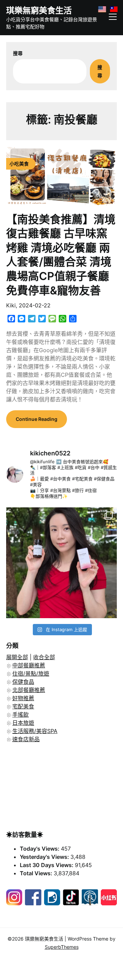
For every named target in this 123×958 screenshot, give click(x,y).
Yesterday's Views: (45, 856)
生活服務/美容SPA (34, 731)
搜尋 (18, 53)
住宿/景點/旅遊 (30, 673)
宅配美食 (23, 706)
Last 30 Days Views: (47, 865)
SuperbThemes (62, 947)
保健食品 (23, 681)
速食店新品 (26, 739)
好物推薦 (23, 698)
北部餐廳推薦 (28, 690)
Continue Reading (36, 419)
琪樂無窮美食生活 (39, 10)
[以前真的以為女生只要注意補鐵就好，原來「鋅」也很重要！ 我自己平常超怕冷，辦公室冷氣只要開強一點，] (61, 562)
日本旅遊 (23, 722)
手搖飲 (20, 714)
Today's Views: (40, 848)
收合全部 (44, 657)
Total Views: (37, 873)
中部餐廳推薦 (28, 665)
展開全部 (17, 657)
